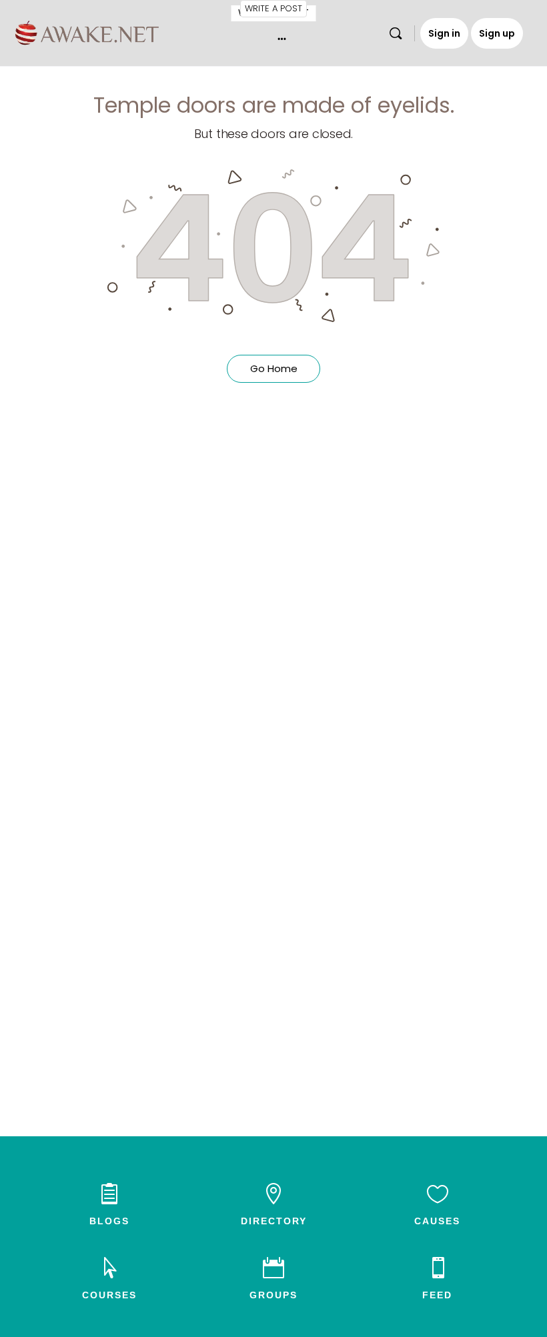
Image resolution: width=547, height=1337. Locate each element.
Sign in (444, 33)
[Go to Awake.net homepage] (87, 31)
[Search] (395, 33)
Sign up (497, 33)
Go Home (274, 368)
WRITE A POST (273, 8)
